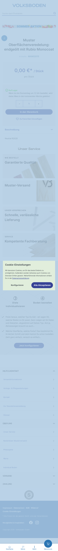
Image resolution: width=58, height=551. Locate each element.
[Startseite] (9, 547)
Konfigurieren (17, 285)
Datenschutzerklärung (20, 278)
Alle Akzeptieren (42, 285)
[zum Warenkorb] (48, 544)
